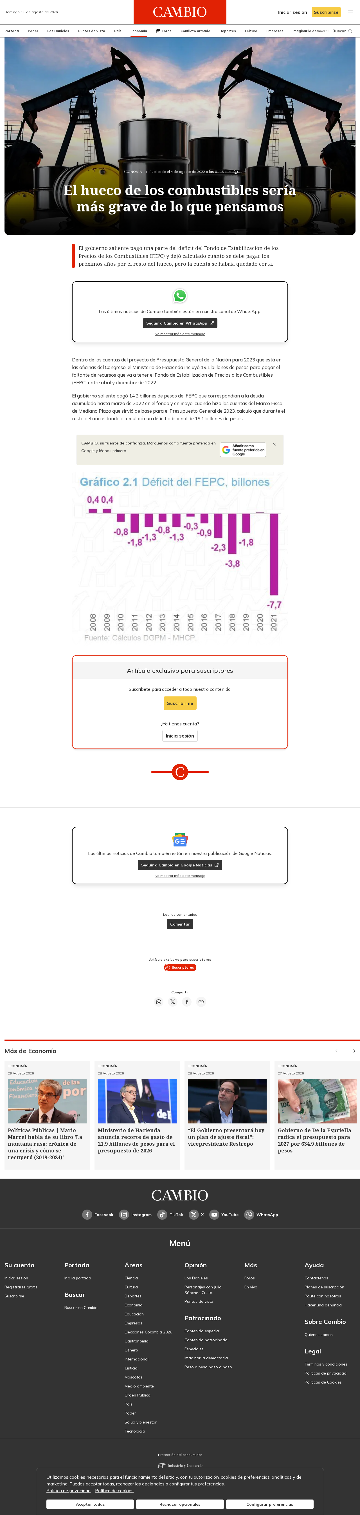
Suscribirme (180, 703)
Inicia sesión (180, 736)
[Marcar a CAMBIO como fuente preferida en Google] (243, 450)
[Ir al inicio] (180, 12)
